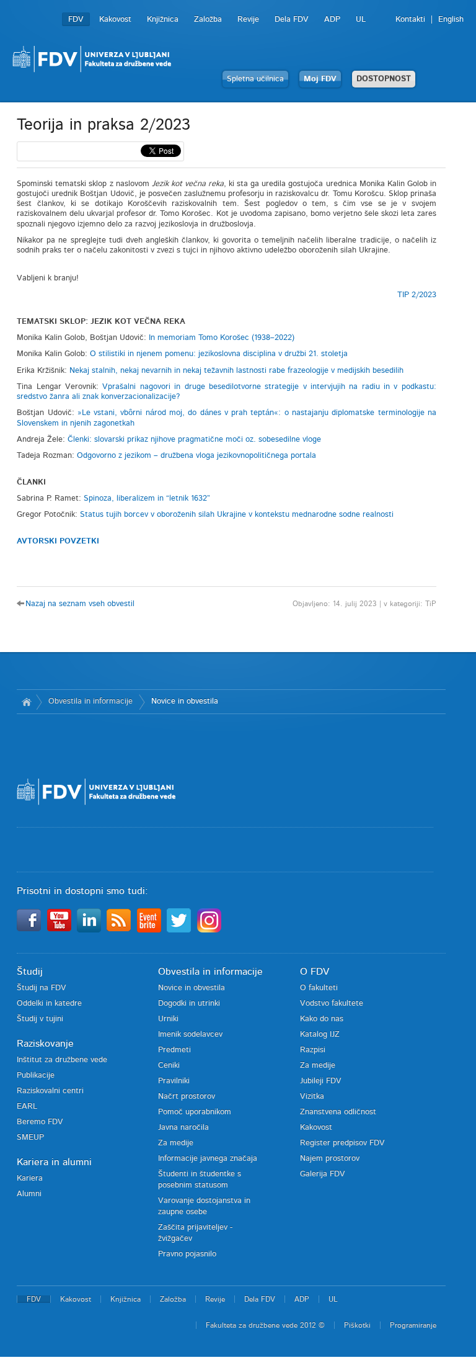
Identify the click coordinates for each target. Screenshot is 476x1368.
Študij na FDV (41, 988)
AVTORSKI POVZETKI (58, 541)
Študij (30, 972)
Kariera (30, 1178)
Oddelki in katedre (49, 1003)
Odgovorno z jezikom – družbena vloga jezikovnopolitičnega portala (196, 456)
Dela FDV (292, 20)
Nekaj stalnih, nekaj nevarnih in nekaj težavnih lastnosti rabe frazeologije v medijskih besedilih (236, 371)
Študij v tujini (40, 1019)
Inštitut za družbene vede (62, 1060)
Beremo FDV (40, 1122)
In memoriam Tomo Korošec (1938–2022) (221, 338)
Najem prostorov (329, 1159)
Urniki (168, 1019)
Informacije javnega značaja (207, 1159)
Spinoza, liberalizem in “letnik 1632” (147, 498)
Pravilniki (174, 1081)
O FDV (314, 972)
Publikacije (36, 1075)
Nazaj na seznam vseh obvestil (79, 604)
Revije (248, 20)
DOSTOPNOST (383, 79)
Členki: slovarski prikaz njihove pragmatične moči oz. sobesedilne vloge (194, 440)
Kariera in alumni (54, 1162)
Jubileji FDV (321, 1081)
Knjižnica (162, 20)
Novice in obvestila (184, 701)
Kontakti (410, 20)
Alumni (29, 1194)
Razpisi (312, 1050)
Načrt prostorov (186, 1097)
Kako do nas (321, 1019)
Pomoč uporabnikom (194, 1112)
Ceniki (169, 1066)
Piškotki (357, 1325)
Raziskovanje (45, 1043)
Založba (208, 20)
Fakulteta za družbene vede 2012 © (265, 1325)
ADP (332, 20)
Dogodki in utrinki (189, 1003)
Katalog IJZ (320, 1034)
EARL (27, 1106)
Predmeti (174, 1050)
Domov (26, 701)
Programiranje (413, 1325)
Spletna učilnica (255, 79)
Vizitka (312, 1097)
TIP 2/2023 (416, 295)
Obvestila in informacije (90, 701)
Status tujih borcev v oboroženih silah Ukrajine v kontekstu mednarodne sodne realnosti (237, 515)
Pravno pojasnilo (187, 1254)
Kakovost (115, 20)
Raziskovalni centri (50, 1091)
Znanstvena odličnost (338, 1112)
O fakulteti (319, 988)
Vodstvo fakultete (331, 1003)
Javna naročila (183, 1128)
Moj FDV (320, 79)
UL (361, 20)
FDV (76, 20)
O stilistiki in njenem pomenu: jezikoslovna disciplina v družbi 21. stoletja (219, 354)
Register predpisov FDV (342, 1143)
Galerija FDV (322, 1174)
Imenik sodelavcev (190, 1034)
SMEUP (30, 1137)
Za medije (175, 1143)
